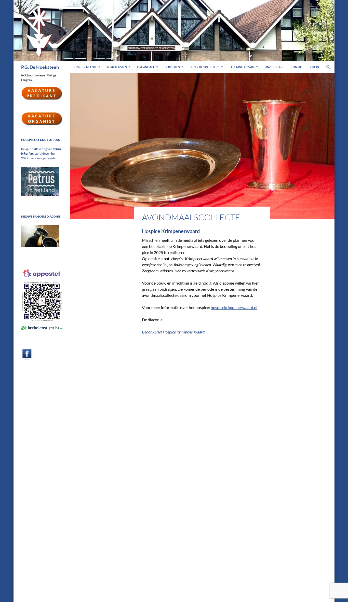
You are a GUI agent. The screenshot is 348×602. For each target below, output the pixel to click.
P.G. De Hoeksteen (40, 67)
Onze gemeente (85, 67)
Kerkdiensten (117, 67)
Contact (297, 67)
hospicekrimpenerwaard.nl (234, 307)
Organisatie (146, 67)
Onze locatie (274, 67)
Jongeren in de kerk (204, 67)
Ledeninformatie (242, 67)
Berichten (172, 67)
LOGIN (314, 67)
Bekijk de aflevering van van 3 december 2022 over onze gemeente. (41, 153)
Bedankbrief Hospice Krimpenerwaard (173, 331)
